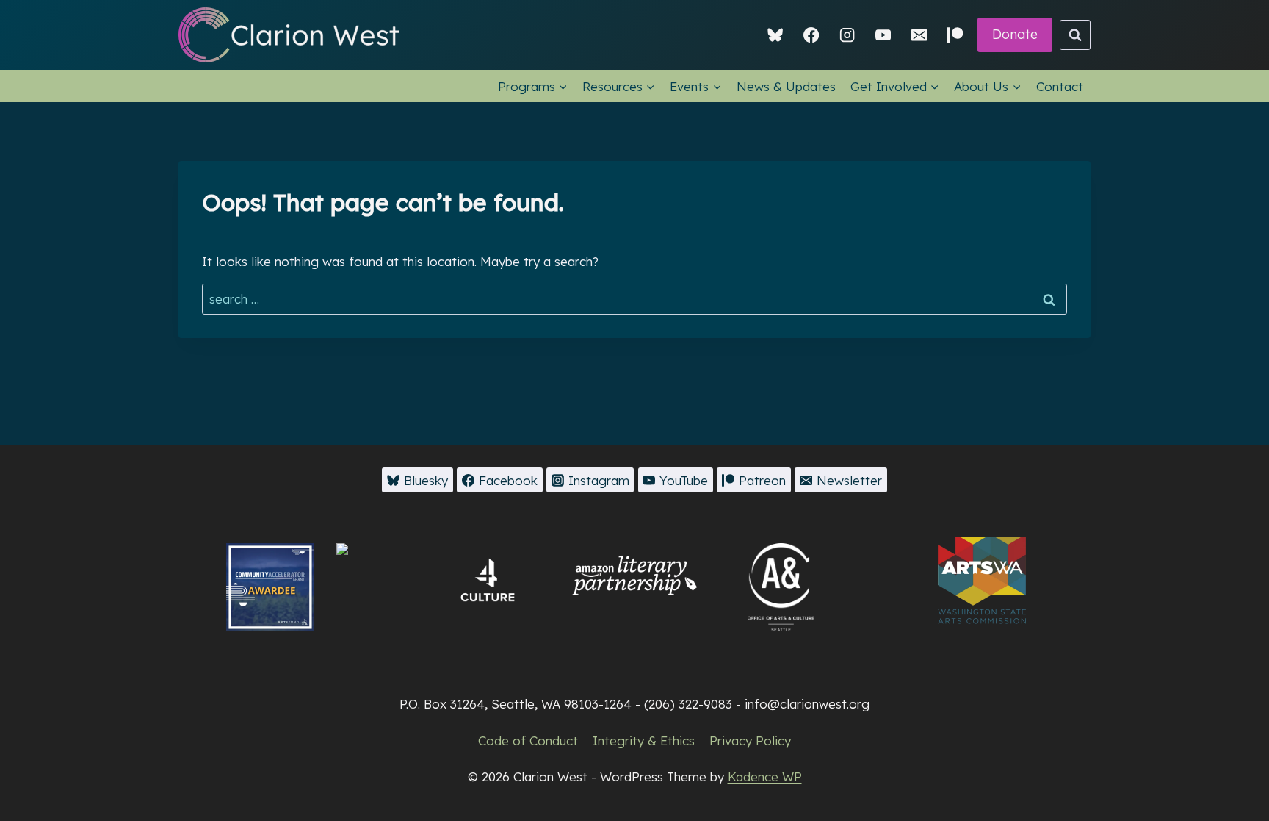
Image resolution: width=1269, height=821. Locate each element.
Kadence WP (765, 776)
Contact (1059, 86)
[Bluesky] (776, 35)
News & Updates (786, 86)
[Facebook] (811, 35)
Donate (1015, 34)
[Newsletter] (919, 35)
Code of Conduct (528, 740)
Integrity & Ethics (644, 740)
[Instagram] (847, 35)
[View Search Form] (1075, 35)
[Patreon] (955, 35)
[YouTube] (883, 35)
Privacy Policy (750, 740)
